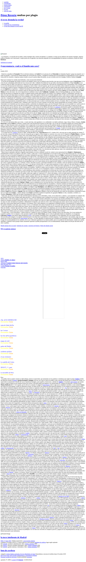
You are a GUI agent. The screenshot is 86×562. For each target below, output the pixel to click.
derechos (17, 510)
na (48, 505)
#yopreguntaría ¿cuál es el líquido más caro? (20, 66)
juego (30, 391)
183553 (5, 545)
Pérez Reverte (9, 15)
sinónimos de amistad (6, 62)
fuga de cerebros (8, 550)
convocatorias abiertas (29, 541)
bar (54, 448)
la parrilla (6, 23)
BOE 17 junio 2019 (6, 541)
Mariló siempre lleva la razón (8, 225)
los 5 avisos (7, 8)
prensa (77, 525)
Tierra (8, 473)
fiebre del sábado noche (46, 225)
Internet (27, 452)
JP (19, 560)
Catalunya (57, 107)
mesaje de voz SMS (64, 496)
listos (45, 403)
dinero (34, 528)
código (17, 434)
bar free (6, 9)
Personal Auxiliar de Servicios (9, 557)
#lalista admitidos (29, 544)
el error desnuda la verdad (12, 20)
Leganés (14, 560)
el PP (29, 215)
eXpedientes (7, 3)
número (65, 457)
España (58, 128)
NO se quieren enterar (8, 229)
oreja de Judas (8, 11)
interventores (24, 218)
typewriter (62, 460)
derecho (56, 406)
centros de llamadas (21, 412)
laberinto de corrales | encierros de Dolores (28, 225)
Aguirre (9, 215)
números (30, 455)
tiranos (71, 520)
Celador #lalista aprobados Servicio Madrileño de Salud (20, 554)
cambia (27, 433)
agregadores (7, 6)
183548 (5, 544)
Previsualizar (5, 322)
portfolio (6, 2)
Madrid (15, 380)
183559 (5, 547)
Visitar (11, 322)
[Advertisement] (43, 40)
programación (24, 434)
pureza (65, 523)
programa (31, 454)
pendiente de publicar (40, 542)
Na (66, 388)
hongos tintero (8, 5)
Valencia (59, 481)
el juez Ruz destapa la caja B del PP (13, 26)
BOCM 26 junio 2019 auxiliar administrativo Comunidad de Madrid (19, 555)
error (65, 436)
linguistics (37, 392)
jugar (30, 392)
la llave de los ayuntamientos (11, 24)
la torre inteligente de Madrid (13, 537)
